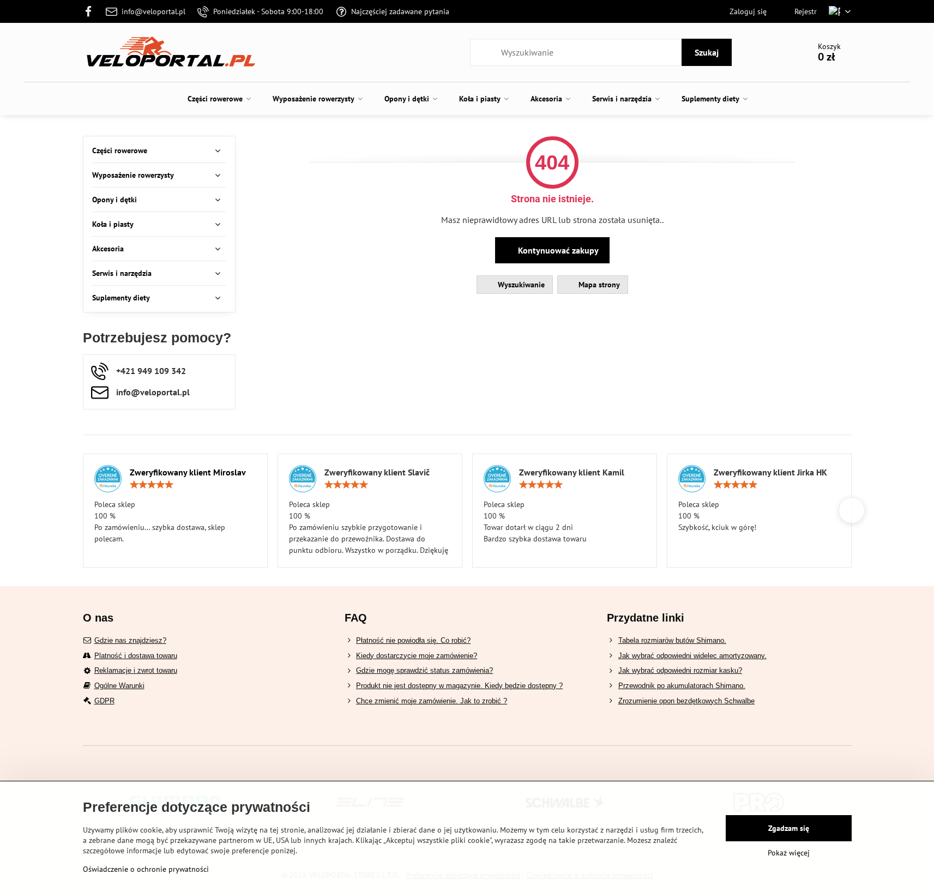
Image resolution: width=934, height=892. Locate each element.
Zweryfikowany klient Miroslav (188, 472)
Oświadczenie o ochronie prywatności (146, 869)
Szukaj (707, 52)
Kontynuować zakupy (557, 250)
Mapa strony (598, 285)
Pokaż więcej (789, 853)
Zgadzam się (788, 828)
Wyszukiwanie (520, 285)
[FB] (92, 11)
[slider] (151, 484)
